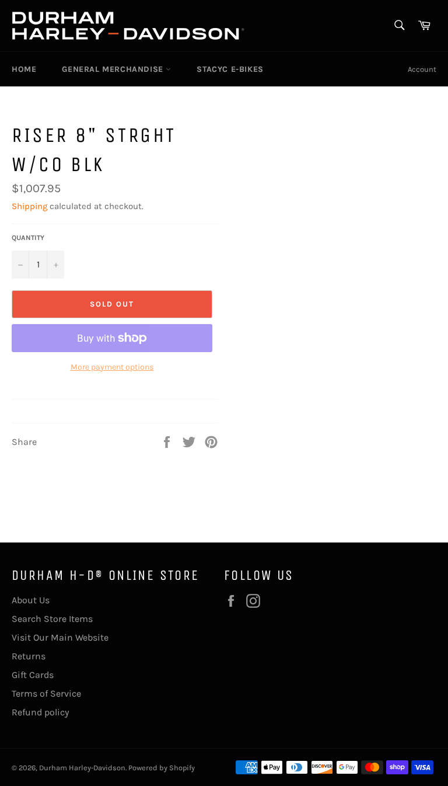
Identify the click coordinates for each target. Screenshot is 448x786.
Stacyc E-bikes (230, 69)
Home (24, 69)
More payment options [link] (112, 367)
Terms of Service (46, 693)
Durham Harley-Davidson (82, 767)
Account (422, 69)
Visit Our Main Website (60, 637)
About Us (31, 600)
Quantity (28, 238)
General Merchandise (114, 69)
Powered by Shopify (161, 767)
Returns (29, 656)
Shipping (29, 206)
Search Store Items (52, 618)
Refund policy (40, 712)
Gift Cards (33, 674)
